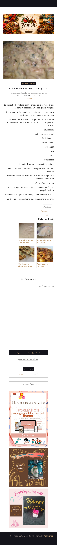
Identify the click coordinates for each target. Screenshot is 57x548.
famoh (33, 95)
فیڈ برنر (23, 374)
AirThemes (48, 536)
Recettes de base (28, 83)
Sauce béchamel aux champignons (28, 88)
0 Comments (28, 98)
